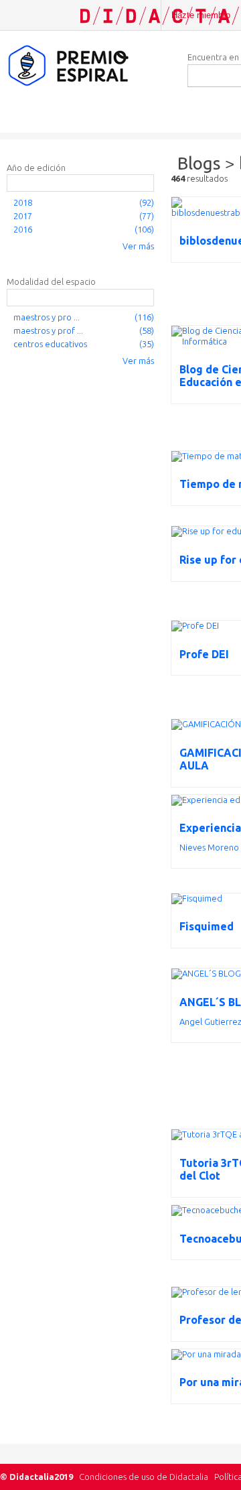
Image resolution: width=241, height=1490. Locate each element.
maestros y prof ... (48, 330)
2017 (22, 216)
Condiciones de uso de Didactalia (143, 1476)
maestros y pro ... (46, 317)
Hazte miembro (200, 15)
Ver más (138, 246)
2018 (22, 202)
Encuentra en (213, 57)
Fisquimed (206, 926)
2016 (22, 229)
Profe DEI (204, 654)
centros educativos (50, 344)
